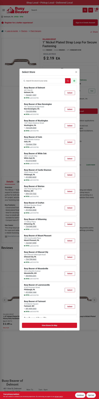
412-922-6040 (31, 210)
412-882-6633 (31, 177)
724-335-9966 (31, 111)
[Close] (76, 72)
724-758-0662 (31, 259)
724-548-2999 (31, 226)
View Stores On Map (49, 325)
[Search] (68, 80)
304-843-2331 (31, 276)
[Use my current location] (74, 80)
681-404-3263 (31, 309)
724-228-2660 (31, 128)
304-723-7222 (31, 194)
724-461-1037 (31, 95)
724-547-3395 (31, 243)
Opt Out (91, 395)
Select (69, 93)
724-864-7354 (31, 144)
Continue (80, 395)
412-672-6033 (31, 161)
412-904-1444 (31, 292)
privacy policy (59, 396)
